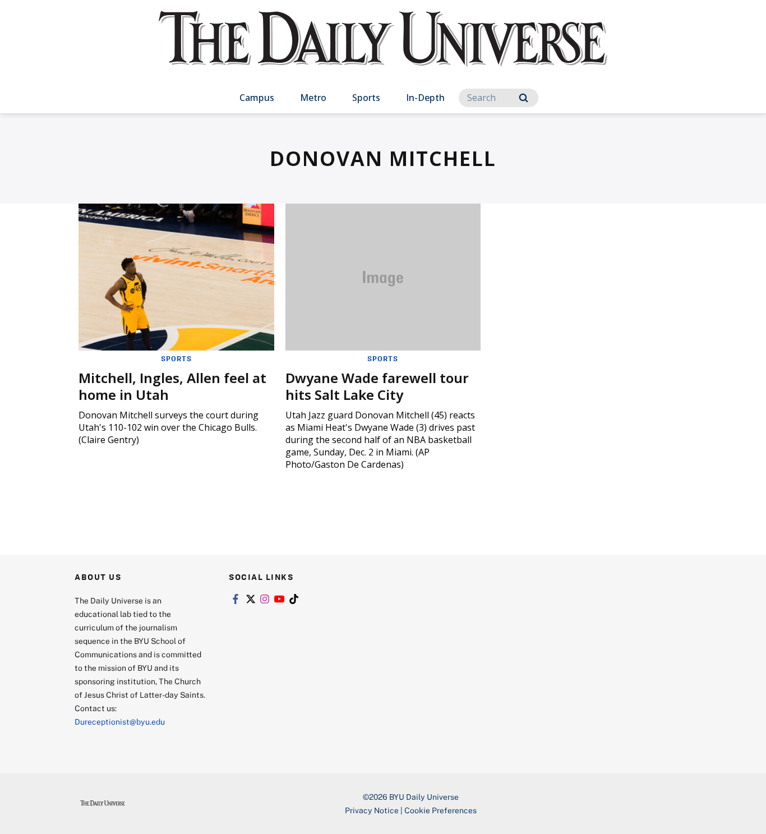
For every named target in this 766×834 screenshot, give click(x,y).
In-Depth (425, 97)
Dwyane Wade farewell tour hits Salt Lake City (377, 386)
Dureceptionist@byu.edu (120, 721)
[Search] (523, 98)
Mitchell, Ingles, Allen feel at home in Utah (172, 386)
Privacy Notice (372, 810)
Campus (256, 97)
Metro (313, 97)
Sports (366, 97)
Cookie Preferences (440, 810)
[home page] (383, 50)
